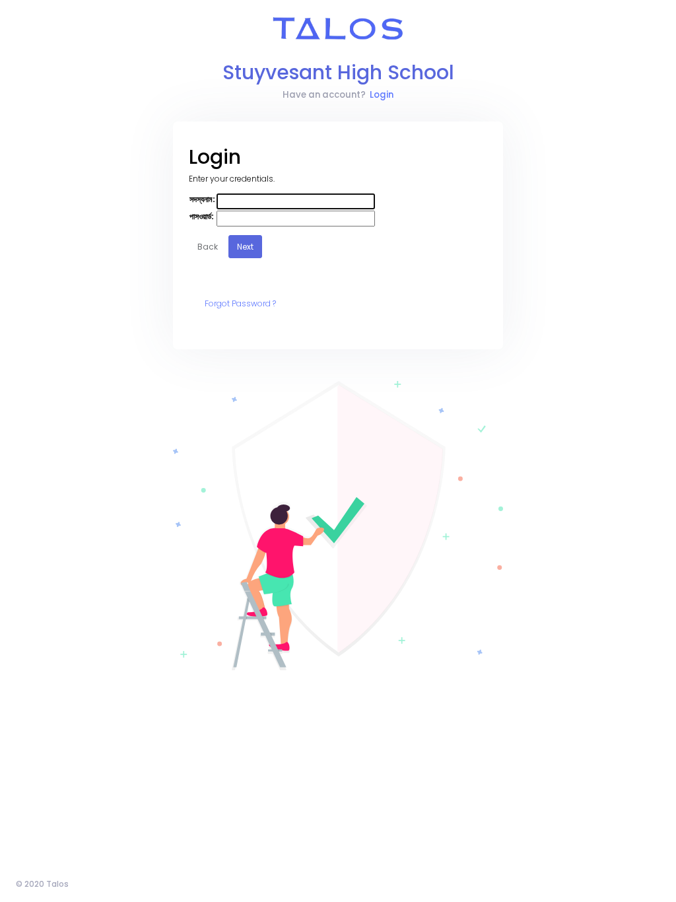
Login (381, 94)
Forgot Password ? (240, 303)
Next (245, 246)
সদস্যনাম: (202, 199)
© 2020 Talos (42, 883)
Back (207, 246)
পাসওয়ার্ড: (201, 216)
